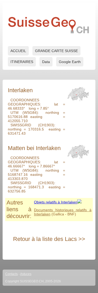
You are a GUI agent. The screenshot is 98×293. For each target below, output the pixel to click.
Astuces (25, 274)
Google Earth (70, 62)
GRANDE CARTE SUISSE (56, 51)
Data (46, 62)
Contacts (11, 274)
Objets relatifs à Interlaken (55, 202)
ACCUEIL (18, 51)
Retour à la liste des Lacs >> (49, 239)
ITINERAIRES (21, 62)
